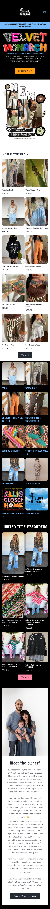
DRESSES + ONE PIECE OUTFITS (12, 419)
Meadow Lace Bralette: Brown (34, 306)
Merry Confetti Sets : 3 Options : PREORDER (11, 666)
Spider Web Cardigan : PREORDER (33, 666)
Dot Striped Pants (8, 345)
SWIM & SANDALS (11, 450)
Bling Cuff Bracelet (9, 305)
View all (25, 355)
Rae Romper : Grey (32, 345)
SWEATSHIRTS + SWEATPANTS (33, 419)
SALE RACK (30, 513)
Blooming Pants (8, 190)
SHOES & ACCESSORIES (36, 450)
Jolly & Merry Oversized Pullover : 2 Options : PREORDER (34, 622)
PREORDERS (7, 483)
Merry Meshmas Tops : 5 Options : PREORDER (11, 621)
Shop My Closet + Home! (25, 896)
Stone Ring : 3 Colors (33, 190)
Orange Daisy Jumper (33, 266)
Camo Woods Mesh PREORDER (13, 576)
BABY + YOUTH (32, 483)
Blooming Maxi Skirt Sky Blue (36, 228)
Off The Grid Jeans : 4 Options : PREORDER (33, 570)
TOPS (4, 388)
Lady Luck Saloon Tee (10, 266)
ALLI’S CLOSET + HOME (13, 513)
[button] (4, 11)
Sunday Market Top (9, 228)
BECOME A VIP (25, 71)
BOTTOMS (30, 388)
